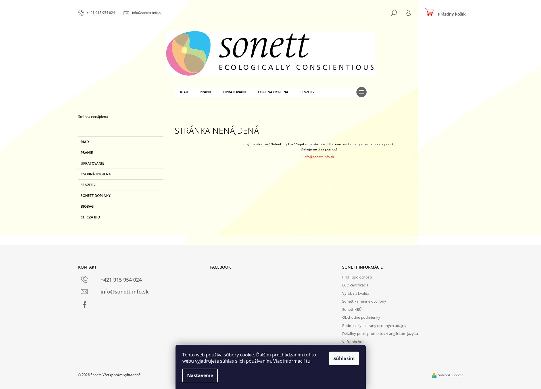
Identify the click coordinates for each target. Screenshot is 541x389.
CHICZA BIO (90, 217)
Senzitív (88, 184)
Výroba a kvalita (355, 293)
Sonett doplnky (95, 195)
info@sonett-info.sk (319, 156)
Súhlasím (344, 358)
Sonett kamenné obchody (364, 301)
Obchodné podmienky (361, 317)
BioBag (87, 206)
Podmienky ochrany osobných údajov (374, 325)
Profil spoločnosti (357, 277)
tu (308, 361)
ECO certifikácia (355, 285)
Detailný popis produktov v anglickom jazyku (380, 333)
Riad (85, 141)
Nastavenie (200, 375)
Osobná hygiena (96, 174)
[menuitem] (184, 92)
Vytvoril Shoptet (450, 375)
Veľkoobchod (353, 341)
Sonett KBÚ (352, 309)
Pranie (87, 152)
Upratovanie (92, 163)
